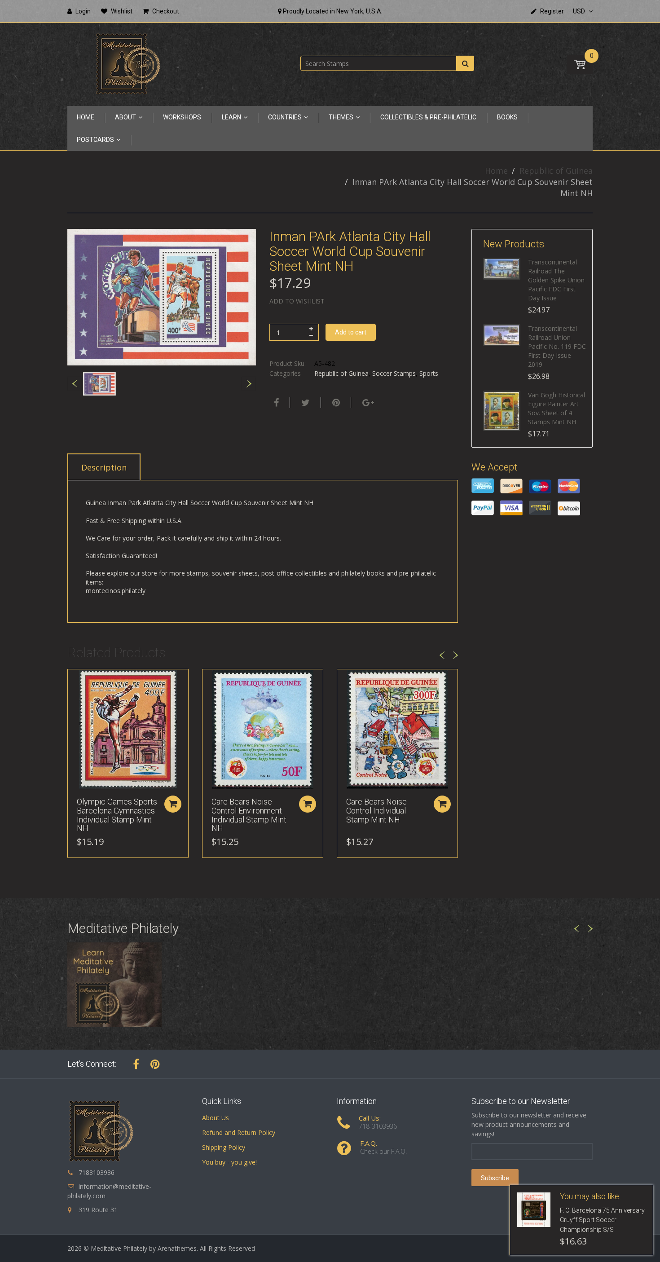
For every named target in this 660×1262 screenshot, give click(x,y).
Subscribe (495, 1178)
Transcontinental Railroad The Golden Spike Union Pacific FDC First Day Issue (556, 280)
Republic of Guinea (556, 170)
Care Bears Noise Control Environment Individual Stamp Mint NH (248, 815)
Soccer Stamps (394, 373)
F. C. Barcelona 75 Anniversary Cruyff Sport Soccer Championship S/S (602, 1220)
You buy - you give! (229, 1162)
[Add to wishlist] (74, 680)
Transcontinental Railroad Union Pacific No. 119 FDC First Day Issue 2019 (557, 346)
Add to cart (350, 332)
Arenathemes (177, 1248)
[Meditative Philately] (128, 63)
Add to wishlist (297, 301)
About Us (215, 1117)
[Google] (367, 402)
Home (496, 170)
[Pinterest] (155, 1064)
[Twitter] (304, 402)
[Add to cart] (172, 804)
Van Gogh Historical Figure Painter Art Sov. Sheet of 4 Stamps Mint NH (556, 408)
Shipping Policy (223, 1147)
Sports (428, 373)
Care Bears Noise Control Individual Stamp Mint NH (376, 810)
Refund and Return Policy (238, 1132)
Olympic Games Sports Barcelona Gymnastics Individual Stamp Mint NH (117, 815)
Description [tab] (104, 467)
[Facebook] (275, 402)
